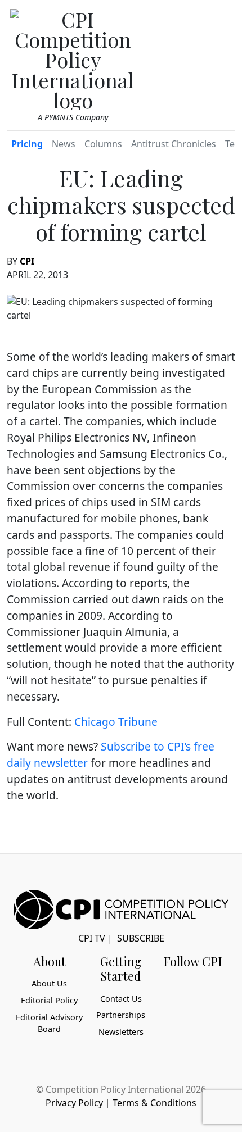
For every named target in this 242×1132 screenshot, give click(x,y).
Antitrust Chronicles (173, 144)
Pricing (27, 144)
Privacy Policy (74, 1103)
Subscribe (140, 938)
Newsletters (121, 1031)
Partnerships (120, 1015)
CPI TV (91, 938)
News (63, 144)
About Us (49, 983)
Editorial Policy (49, 1000)
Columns (103, 144)
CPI (27, 261)
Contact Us (121, 998)
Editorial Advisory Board (49, 1023)
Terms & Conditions (154, 1103)
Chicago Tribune (116, 721)
